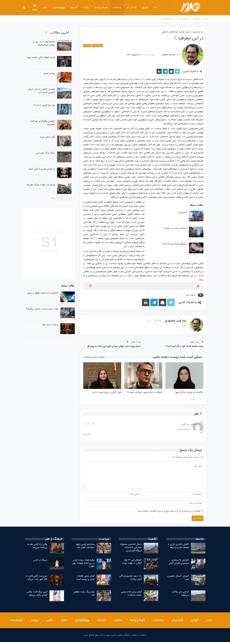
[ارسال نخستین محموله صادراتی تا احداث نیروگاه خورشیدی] (151, 548)
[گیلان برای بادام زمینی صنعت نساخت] (151, 595)
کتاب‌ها (74, 7)
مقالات (86, 7)
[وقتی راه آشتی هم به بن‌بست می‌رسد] (57, 548)
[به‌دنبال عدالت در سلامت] (196, 232)
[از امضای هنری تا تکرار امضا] (64, 173)
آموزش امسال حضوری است (178, 577)
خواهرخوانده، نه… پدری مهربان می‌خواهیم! (44, 43)
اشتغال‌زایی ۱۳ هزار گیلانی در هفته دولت (132, 561)
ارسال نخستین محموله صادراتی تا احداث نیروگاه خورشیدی (131, 547)
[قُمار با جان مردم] (64, 141)
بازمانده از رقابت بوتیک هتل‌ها (41, 185)
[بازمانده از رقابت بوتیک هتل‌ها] (64, 188)
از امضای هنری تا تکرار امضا (42, 169)
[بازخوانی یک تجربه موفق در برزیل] (67, 296)
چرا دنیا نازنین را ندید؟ (44, 105)
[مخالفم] (90, 286)
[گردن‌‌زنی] (196, 216)
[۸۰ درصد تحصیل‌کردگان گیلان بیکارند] (151, 580)
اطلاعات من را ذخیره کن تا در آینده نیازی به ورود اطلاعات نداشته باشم (169, 511)
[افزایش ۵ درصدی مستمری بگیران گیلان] (198, 564)
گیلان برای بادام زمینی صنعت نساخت (131, 593)
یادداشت (117, 7)
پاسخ (85, 434)
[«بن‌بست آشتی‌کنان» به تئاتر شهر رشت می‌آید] (57, 580)
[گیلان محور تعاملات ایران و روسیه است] (104, 580)
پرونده (34, 620)
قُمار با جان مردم (47, 137)
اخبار (45, 7)
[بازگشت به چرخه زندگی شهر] (184, 375)
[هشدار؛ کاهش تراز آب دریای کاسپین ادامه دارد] (64, 93)
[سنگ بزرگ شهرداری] (64, 157)
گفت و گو (132, 7)
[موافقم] (198, 286)
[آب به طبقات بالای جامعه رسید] (64, 61)
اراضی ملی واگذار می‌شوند (180, 593)
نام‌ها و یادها (101, 7)
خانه (155, 7)
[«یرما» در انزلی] (57, 564)
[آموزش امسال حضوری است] (198, 580)
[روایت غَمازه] (64, 77)
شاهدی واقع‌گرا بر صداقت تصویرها (42, 122)
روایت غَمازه (49, 73)
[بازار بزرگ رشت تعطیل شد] (104, 595)
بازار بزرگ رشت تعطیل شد (84, 593)
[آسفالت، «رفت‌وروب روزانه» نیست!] (143, 375)
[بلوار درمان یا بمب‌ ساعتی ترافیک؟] (67, 312)
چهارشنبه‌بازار (58, 7)
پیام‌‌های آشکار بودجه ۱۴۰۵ (174, 244)
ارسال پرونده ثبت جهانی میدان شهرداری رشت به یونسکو (114, 346)
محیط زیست (97, 45)
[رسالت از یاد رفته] (67, 328)
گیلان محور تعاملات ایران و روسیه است (85, 577)
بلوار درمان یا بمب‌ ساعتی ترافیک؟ (42, 309)
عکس (50, 620)
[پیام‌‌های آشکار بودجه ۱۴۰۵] (196, 248)
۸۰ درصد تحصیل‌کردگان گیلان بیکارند (130, 577)
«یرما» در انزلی (40, 560)
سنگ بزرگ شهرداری (45, 153)
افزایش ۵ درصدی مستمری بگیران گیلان (178, 561)
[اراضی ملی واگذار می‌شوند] (198, 595)
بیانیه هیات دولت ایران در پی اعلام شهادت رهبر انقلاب (83, 563)
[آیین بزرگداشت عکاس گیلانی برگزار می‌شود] (57, 595)
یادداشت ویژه (190, 295)
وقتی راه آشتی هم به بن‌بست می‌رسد (37, 545)
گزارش (145, 7)
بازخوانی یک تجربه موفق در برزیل (42, 293)
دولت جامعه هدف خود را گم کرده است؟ (184, 346)
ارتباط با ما (16, 620)
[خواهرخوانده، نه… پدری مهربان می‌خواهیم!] (64, 45)
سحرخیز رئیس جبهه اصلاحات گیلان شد (85, 545)
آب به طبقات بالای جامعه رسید (41, 58)
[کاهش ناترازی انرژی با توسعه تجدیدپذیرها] (198, 548)
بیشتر (35, 9)
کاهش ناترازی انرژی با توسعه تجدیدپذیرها (178, 545)
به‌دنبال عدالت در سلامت (175, 228)
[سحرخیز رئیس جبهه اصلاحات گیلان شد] (104, 548)
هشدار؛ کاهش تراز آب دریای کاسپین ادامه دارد (41, 91)
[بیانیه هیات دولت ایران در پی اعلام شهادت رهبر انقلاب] (104, 564)
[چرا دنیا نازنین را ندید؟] (64, 109)
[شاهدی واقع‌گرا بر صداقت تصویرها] (64, 125)
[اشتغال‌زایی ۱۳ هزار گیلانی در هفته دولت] (151, 564)
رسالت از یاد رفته (50, 325)
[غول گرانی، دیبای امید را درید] (102, 375)
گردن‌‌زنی (183, 212)
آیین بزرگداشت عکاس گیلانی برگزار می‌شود (37, 593)
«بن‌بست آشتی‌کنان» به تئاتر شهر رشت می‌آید (36, 577)
